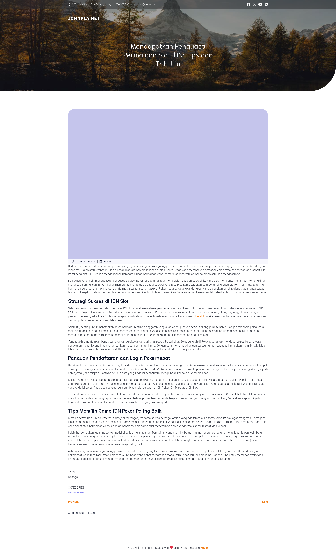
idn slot (199, 316)
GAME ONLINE (76, 492)
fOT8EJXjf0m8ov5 (86, 261)
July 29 (107, 261)
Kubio (204, 547)
